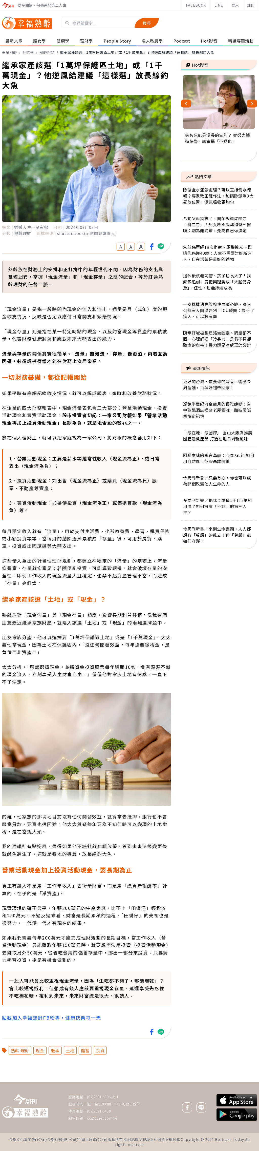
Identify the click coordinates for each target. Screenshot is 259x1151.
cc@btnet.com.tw (102, 1118)
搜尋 (147, 23)
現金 (40, 1050)
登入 (235, 5)
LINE (218, 5)
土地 (70, 1050)
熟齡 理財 (20, 1050)
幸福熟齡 (9, 52)
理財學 (28, 52)
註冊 (251, 5)
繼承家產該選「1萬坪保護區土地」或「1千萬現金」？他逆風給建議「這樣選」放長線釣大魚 (137, 52)
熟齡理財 (46, 52)
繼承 (55, 1050)
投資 (100, 1050)
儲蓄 (85, 1050)
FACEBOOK (196, 5)
